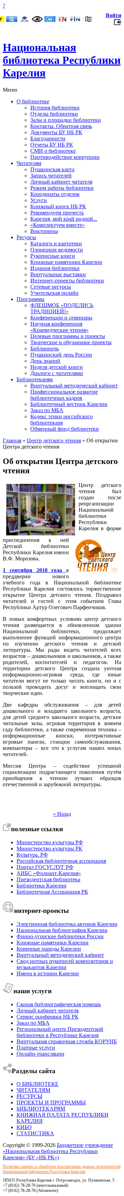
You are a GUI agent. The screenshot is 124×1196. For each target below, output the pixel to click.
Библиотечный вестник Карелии (68, 404)
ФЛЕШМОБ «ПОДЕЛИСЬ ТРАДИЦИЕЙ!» (61, 308)
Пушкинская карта (52, 169)
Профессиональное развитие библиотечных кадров (64, 395)
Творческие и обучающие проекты (71, 342)
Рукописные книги (52, 256)
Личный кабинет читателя (61, 182)
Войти (113, 15)
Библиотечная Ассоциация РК (52, 892)
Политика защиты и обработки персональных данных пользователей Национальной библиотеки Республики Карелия (62, 1169)
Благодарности (47, 138)
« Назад (62, 814)
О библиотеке (33, 101)
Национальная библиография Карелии (62, 930)
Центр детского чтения (54, 440)
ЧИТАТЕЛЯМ (33, 1090)
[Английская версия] (62, 19)
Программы (30, 299)
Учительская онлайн (54, 293)
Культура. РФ (32, 855)
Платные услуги (36, 1047)
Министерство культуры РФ (50, 842)
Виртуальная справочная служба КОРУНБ (67, 1041)
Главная (12, 440)
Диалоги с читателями (56, 373)
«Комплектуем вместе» (57, 225)
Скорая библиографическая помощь (59, 1004)
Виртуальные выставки (58, 274)
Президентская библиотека (48, 879)
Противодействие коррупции (65, 157)
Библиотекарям (35, 379)
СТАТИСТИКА (35, 1133)
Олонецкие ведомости (56, 250)
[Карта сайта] (88, 19)
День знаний (45, 361)
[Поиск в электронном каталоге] (11, 19)
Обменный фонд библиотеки (64, 429)
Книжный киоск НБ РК (58, 206)
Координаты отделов (55, 194)
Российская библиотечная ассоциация (61, 861)
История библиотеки (55, 108)
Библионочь (44, 348)
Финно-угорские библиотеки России (60, 936)
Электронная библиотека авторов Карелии (67, 924)
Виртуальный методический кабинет (74, 385)
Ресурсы (26, 237)
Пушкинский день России (61, 355)
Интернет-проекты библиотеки (67, 280)
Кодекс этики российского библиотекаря (61, 420)
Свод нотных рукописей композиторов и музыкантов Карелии (65, 964)
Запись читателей (51, 175)
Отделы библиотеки (54, 114)
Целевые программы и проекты (67, 336)
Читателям (29, 163)
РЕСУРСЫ (29, 1096)
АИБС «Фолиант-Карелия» (49, 873)
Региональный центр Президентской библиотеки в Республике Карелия (60, 1032)
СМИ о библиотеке (53, 151)
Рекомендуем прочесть (57, 213)
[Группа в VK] (49, 19)
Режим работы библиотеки (62, 188)
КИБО (24, 1127)
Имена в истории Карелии (48, 973)
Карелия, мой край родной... (63, 219)
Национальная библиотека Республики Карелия (62, 60)
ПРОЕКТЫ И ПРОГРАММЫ (51, 1102)
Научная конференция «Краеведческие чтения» (59, 327)
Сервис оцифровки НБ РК (48, 1017)
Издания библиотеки (55, 268)
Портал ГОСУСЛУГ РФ (45, 867)
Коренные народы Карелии (49, 949)
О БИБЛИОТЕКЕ (38, 1084)
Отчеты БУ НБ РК (51, 145)
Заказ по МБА (46, 410)
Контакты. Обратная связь (61, 126)
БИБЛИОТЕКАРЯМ (41, 1109)
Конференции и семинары (61, 318)
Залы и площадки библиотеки (65, 120)
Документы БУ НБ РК (56, 132)
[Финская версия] (75, 19)
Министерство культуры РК (49, 848)
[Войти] (117, 24)
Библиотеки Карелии (41, 886)
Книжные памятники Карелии (66, 262)
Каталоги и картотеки (56, 243)
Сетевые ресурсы (50, 287)
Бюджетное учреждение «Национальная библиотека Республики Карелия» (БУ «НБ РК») (58, 1151)
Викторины (44, 231)
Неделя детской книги (56, 367)
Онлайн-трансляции (40, 1054)
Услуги (38, 200)
